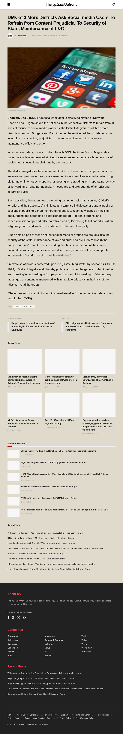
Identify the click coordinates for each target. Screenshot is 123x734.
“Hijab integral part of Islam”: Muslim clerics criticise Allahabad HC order (41, 538)
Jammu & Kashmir (58, 36)
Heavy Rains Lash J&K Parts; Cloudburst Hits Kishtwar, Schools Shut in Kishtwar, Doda (49, 569)
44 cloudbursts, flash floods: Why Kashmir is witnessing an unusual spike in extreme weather (64, 510)
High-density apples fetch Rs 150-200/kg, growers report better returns (53, 462)
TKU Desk (22, 36)
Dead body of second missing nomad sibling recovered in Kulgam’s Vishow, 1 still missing (24, 379)
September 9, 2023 (91, 387)
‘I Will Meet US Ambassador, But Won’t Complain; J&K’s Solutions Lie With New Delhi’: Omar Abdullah (56, 548)
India (10, 655)
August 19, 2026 (28, 480)
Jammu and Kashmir (24, 307)
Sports (48, 655)
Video (84, 640)
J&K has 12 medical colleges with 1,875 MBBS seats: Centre (48, 498)
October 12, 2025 (52, 387)
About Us (21, 715)
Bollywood (13, 640)
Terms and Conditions (84, 715)
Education (13, 648)
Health (11, 651)
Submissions (103, 715)
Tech (83, 636)
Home (10, 715)
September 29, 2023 (53, 427)
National (49, 644)
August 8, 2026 (27, 490)
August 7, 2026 (27, 513)
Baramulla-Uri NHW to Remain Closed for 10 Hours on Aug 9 (49, 487)
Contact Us (34, 715)
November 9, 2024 (90, 433)
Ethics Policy (65, 718)
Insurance (50, 636)
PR (46, 651)
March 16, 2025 (14, 387)
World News (87, 648)
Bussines (12, 644)
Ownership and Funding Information (39, 718)
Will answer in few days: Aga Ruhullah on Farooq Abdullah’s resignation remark (58, 451)
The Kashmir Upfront (22, 724)
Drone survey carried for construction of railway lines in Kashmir (97, 379)
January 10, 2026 (15, 430)
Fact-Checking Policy (85, 718)
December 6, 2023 (39, 36)
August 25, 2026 (28, 454)
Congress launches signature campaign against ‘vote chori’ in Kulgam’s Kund (61, 379)
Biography (13, 636)
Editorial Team (14, 718)
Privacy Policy (50, 715)
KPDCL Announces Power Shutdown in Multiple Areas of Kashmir (23, 423)
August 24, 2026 (28, 466)
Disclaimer (65, 715)
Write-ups (86, 651)
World (84, 644)
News (47, 648)
